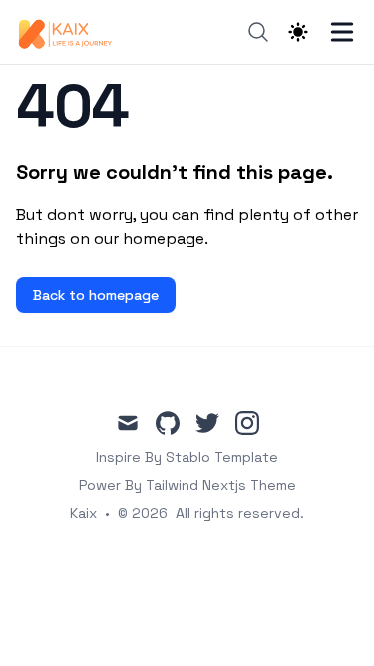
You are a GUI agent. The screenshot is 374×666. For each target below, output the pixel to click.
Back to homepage (96, 295)
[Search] (258, 32)
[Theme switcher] (298, 32)
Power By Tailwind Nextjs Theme (187, 485)
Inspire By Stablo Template (187, 457)
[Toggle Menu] (342, 32)
